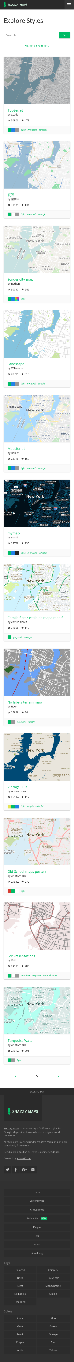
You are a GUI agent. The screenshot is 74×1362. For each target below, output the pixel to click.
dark (23, 129)
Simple (53, 1293)
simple (41, 383)
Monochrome (53, 1285)
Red (53, 1342)
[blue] (13, 130)
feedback (53, 1152)
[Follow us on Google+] (24, 1170)
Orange (53, 1334)
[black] (17, 553)
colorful (42, 214)
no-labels (31, 214)
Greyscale (53, 1278)
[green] (9, 130)
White (20, 1350)
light (23, 214)
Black (20, 1318)
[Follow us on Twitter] (7, 1170)
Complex (53, 1270)
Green (53, 1326)
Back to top (37, 1091)
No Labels (20, 1293)
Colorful (20, 1270)
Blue (53, 1318)
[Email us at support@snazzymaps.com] (33, 1170)
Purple (20, 1342)
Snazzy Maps (11, 1128)
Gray (20, 1326)
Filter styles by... (37, 45)
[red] (9, 891)
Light (20, 1285)
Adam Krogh (24, 1158)
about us (22, 1152)
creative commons (47, 1142)
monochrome (50, 975)
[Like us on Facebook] (16, 1170)
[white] (13, 214)
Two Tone (20, 1301)
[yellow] (9, 806)
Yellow (53, 1350)
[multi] (17, 299)
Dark (20, 1278)
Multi (20, 1334)
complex (43, 129)
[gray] (17, 130)
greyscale (32, 129)
